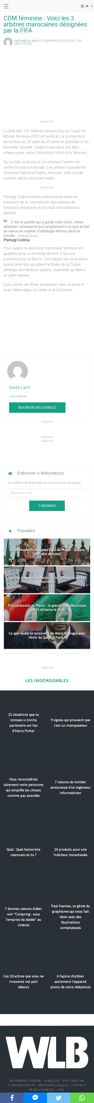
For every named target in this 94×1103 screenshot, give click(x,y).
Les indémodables (47, 680)
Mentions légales (53, 1085)
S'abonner (47, 506)
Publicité (52, 1080)
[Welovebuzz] (21, 6)
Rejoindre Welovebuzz (37, 407)
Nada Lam (29, 40)
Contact (78, 1085)
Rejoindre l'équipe (25, 1080)
